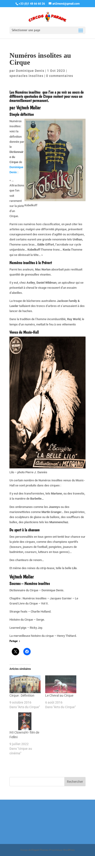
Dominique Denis (30, 71)
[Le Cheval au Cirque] (60, 684)
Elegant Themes (39, 850)
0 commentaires (59, 76)
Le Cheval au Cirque (59, 695)
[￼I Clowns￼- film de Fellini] (25, 721)
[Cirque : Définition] (25, 684)
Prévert (47, 262)
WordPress (69, 850)
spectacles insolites (26, 76)
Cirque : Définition (21, 695)
